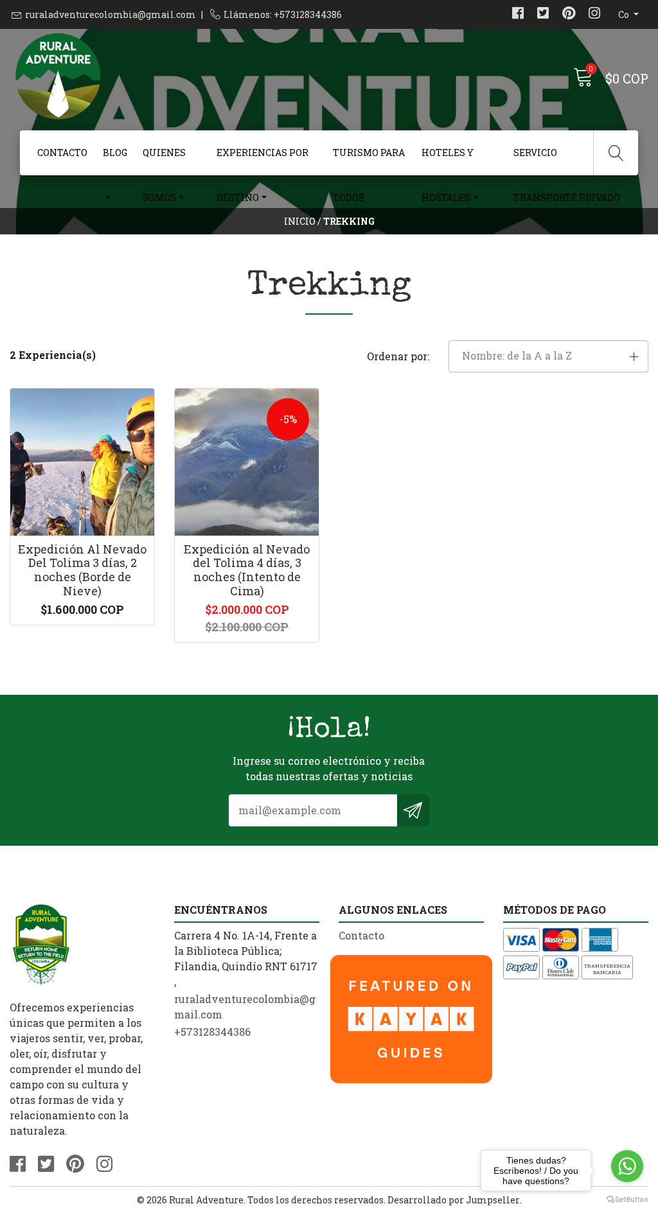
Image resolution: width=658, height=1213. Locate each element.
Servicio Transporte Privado (566, 160)
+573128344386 (212, 1031)
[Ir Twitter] (543, 14)
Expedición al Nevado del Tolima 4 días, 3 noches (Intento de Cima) (247, 569)
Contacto (62, 152)
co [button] (624, 14)
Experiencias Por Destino (262, 160)
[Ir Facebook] (518, 14)
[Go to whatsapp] (627, 1166)
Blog (115, 152)
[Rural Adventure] (169, 77)
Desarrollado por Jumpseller (453, 1200)
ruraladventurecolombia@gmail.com (110, 14)
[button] (548, 356)
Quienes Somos (164, 160)
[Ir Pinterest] (568, 14)
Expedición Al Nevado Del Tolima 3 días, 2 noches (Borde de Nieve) (82, 569)
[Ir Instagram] (594, 14)
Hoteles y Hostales (448, 160)
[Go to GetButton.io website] (627, 1200)
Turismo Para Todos (369, 160)
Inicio (300, 221)
